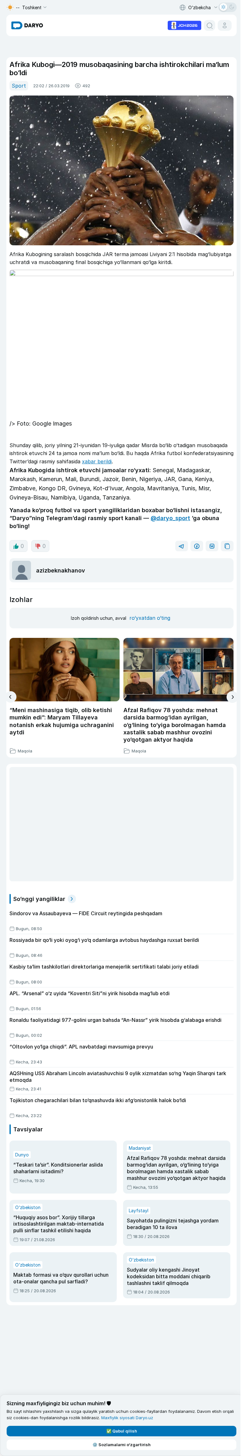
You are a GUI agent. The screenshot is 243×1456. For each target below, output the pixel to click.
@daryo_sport (170, 518)
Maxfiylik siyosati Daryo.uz (127, 1417)
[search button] (209, 25)
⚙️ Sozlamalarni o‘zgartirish (121, 1444)
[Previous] (10, 697)
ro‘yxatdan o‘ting (149, 618)
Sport (19, 86)
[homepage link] (27, 25)
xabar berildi (97, 461)
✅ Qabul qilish (121, 1430)
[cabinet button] (225, 25)
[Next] (232, 697)
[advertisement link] (184, 25)
